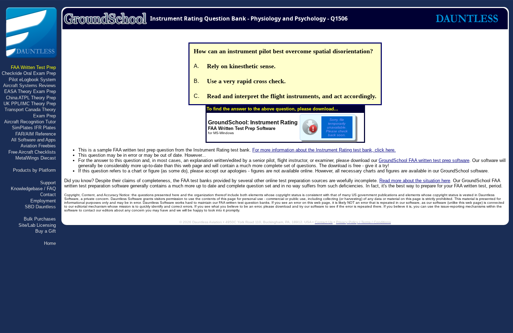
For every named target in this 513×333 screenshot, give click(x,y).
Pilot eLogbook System (32, 79)
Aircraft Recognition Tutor (30, 121)
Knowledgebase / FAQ (33, 188)
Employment (43, 200)
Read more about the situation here (414, 180)
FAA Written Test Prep (33, 67)
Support (48, 182)
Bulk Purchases (40, 219)
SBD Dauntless (40, 206)
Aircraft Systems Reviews (29, 85)
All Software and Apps (33, 139)
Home (50, 243)
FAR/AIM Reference (35, 134)
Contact (48, 194)
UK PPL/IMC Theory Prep (29, 103)
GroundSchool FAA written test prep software (424, 160)
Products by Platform (34, 170)
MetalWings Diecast (35, 158)
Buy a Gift (45, 231)
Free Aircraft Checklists (32, 152)
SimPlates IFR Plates (34, 127)
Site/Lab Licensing (37, 225)
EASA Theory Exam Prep (30, 91)
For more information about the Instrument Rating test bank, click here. (324, 150)
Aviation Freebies (38, 145)
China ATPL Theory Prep (31, 97)
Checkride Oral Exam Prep (29, 73)
